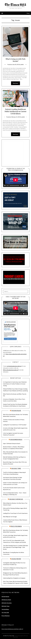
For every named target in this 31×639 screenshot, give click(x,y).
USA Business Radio (16, 439)
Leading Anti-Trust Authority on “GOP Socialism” (14, 424)
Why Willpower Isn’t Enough (10, 516)
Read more (15, 83)
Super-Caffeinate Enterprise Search (11, 443)
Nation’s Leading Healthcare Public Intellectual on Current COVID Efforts (15, 111)
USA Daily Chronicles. (16, 499)
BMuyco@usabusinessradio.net (10, 370)
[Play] (5, 185)
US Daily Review (16, 559)
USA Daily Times (16, 468)
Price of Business (16, 526)
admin (22, 64)
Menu (28, 13)
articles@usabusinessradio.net (14, 366)
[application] (15, 180)
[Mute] (24, 185)
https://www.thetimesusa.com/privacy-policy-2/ (12, 629)
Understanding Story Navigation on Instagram (14, 578)
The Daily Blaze (16, 410)
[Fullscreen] (26, 185)
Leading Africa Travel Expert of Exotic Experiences (15, 513)
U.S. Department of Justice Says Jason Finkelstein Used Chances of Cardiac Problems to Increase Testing (15, 383)
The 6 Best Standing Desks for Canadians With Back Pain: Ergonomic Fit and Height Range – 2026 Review (15, 547)
